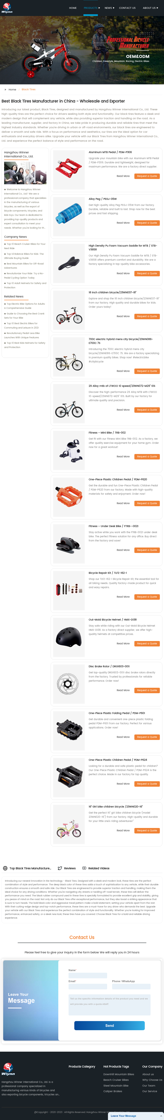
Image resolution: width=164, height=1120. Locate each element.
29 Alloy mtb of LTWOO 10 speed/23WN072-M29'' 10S (122, 386)
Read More (123, 176)
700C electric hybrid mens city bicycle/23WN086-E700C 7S (121, 341)
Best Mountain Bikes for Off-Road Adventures (24, 266)
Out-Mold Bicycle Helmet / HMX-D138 (113, 620)
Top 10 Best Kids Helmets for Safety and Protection (24, 345)
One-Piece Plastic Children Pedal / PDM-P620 (118, 479)
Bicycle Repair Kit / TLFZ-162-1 (108, 573)
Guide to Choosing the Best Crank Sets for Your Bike (24, 316)
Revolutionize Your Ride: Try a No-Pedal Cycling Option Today (24, 276)
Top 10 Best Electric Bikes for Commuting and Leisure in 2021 (21, 326)
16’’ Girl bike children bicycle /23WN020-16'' (116, 807)
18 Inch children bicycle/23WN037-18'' (112, 292)
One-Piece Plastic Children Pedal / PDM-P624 (118, 760)
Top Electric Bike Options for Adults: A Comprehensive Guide (24, 306)
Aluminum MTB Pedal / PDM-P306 (110, 152)
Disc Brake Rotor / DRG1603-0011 (109, 666)
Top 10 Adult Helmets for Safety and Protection (25, 285)
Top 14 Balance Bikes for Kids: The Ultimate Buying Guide (24, 256)
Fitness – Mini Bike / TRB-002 (107, 433)
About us (149, 8)
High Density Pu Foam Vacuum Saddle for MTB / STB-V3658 (123, 248)
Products (90, 8)
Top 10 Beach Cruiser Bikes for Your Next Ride (24, 246)
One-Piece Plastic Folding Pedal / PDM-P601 (117, 713)
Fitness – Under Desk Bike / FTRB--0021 (113, 526)
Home (73, 8)
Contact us (127, 8)
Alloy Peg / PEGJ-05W (103, 199)
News (108, 8)
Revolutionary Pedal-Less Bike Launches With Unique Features (22, 335)
